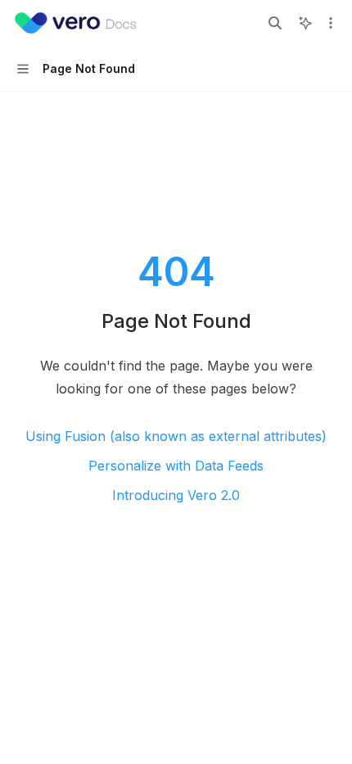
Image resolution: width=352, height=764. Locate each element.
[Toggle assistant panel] (305, 23)
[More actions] (331, 22)
